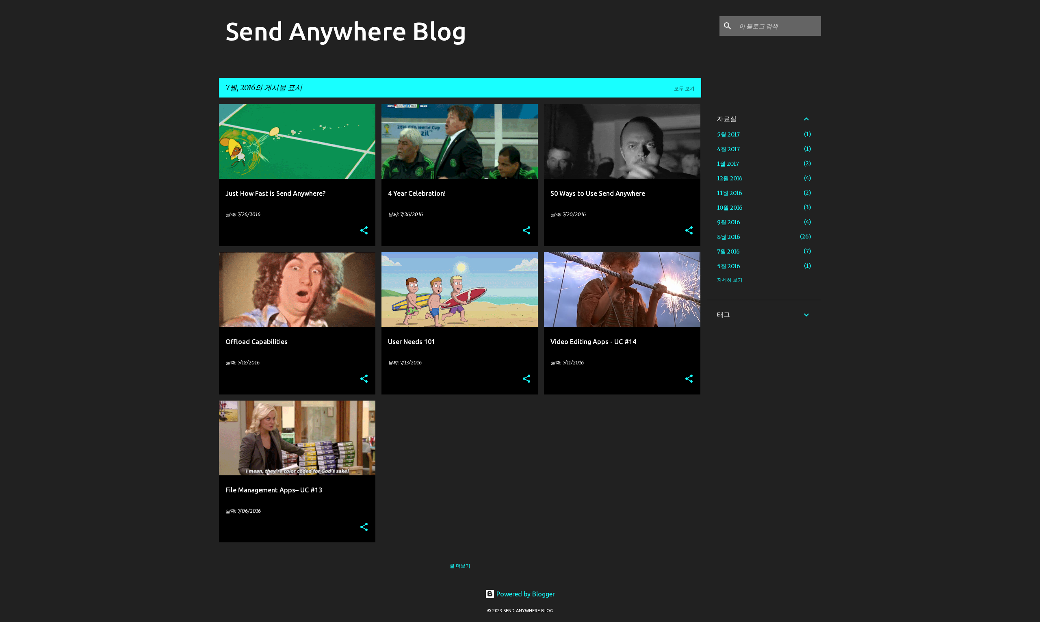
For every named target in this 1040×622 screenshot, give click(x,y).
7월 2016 (728, 251)
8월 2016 (728, 237)
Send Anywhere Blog (345, 31)
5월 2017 (728, 134)
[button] (364, 230)
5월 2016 (728, 266)
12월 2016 (730, 178)
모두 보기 (684, 88)
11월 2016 (729, 193)
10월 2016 (730, 207)
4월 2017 (728, 149)
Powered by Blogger (525, 594)
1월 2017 (728, 163)
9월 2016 (728, 222)
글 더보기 (460, 565)
